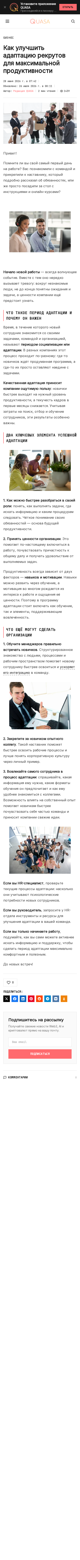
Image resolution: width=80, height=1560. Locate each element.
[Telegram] (47, 998)
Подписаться (40, 1054)
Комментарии (18, 1077)
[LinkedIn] (23, 998)
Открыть (68, 7)
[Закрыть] (4, 7)
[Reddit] (39, 998)
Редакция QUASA (23, 91)
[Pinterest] (31, 998)
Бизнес (8, 37)
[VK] (56, 998)
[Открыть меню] (7, 21)
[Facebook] (14, 998)
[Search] (73, 21)
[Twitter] (6, 998)
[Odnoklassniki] (64, 998)
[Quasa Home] (40, 21)
